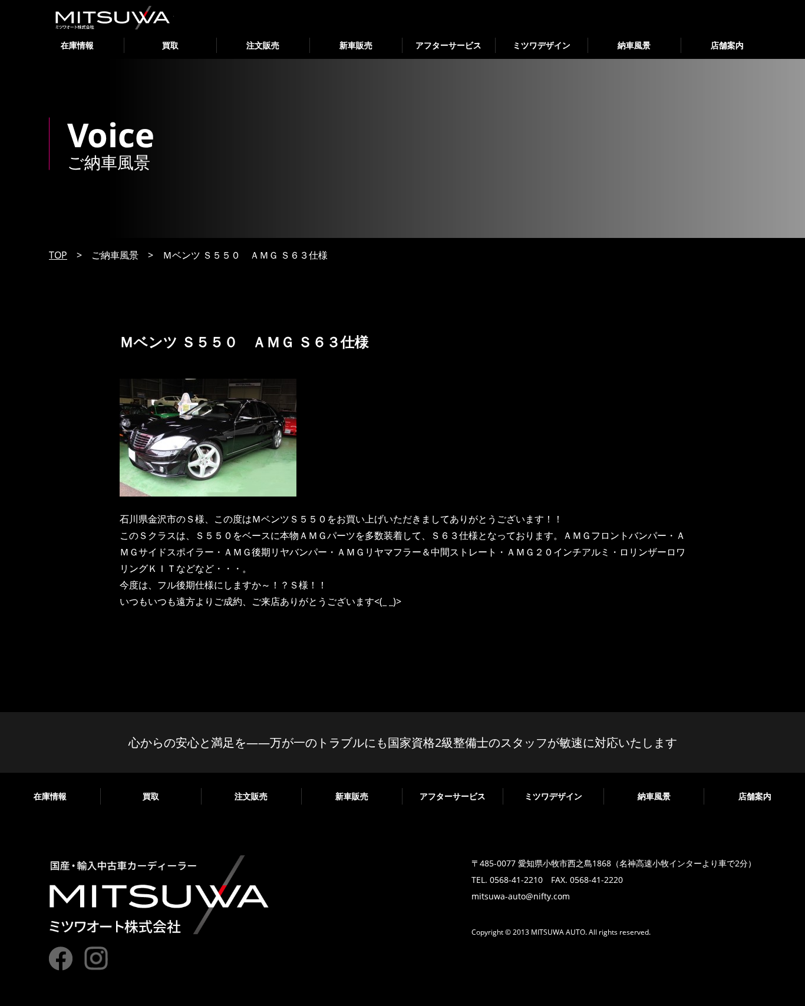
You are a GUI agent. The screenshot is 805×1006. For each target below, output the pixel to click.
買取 (170, 45)
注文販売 (262, 45)
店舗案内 (727, 45)
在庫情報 (77, 45)
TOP (58, 255)
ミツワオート (113, 17)
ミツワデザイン (541, 45)
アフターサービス (448, 45)
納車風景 (634, 45)
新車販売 (355, 45)
